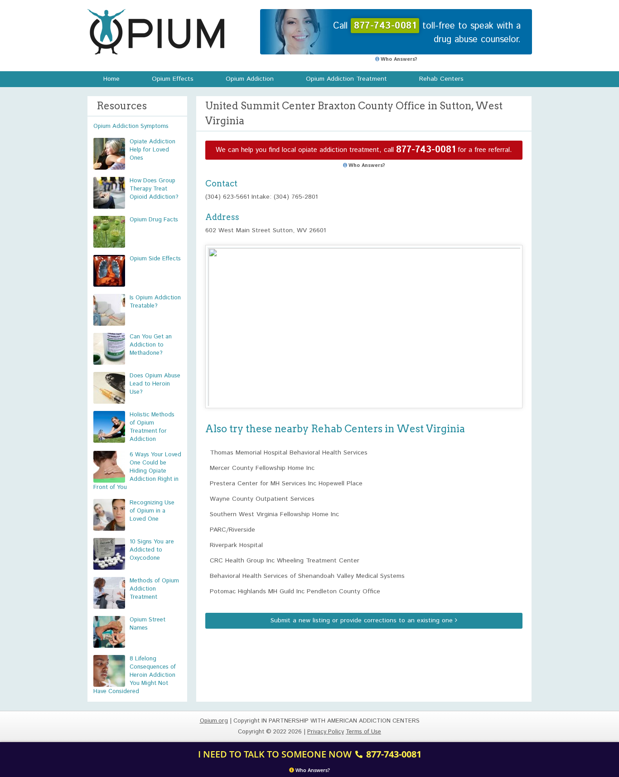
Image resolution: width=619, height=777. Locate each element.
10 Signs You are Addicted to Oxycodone (152, 550)
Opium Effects (172, 78)
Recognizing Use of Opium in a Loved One (152, 510)
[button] (364, 318)
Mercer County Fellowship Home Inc (262, 468)
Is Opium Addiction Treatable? (155, 301)
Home (111, 78)
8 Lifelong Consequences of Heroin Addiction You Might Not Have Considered (134, 675)
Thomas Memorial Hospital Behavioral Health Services (289, 452)
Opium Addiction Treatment (346, 78)
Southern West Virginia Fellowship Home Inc (274, 514)
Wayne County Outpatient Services (262, 498)
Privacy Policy (325, 732)
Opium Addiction (250, 78)
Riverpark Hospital (236, 545)
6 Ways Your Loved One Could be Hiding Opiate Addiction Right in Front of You (137, 471)
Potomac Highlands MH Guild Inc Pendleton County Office (295, 591)
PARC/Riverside (232, 529)
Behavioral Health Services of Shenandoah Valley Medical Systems (307, 576)
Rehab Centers (441, 78)
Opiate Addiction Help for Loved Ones (152, 149)
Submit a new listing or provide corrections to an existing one (363, 620)
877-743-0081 (425, 149)
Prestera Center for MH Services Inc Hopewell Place (286, 483)
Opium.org (155, 31)
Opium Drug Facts (154, 219)
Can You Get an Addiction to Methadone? (151, 344)
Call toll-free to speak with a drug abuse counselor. (427, 33)
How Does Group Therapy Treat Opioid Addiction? (154, 188)
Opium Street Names (147, 624)
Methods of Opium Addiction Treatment (154, 589)
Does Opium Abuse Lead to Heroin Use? (155, 383)
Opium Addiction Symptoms (131, 126)
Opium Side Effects (155, 258)
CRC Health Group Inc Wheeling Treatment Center (284, 560)
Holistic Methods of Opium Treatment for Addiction (152, 427)
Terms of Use (363, 732)
